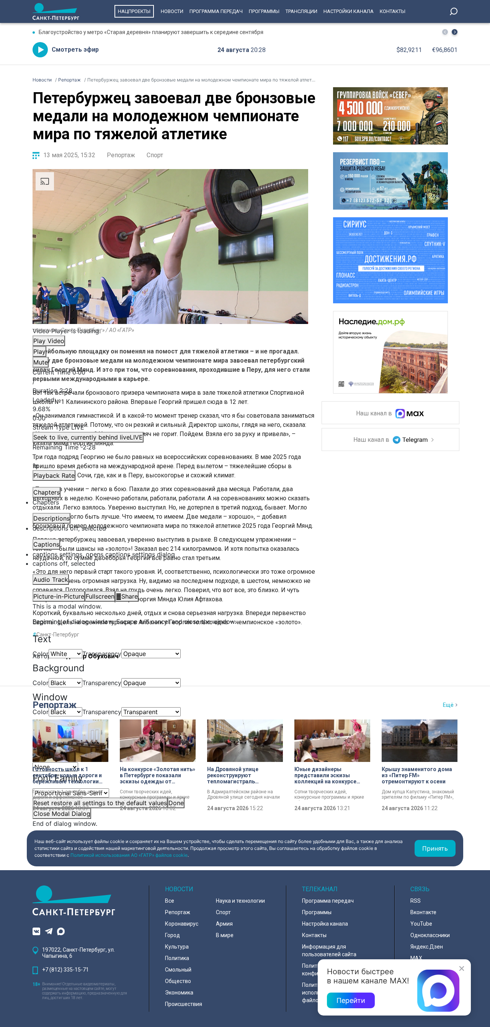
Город (172, 935)
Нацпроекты (134, 11)
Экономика (179, 993)
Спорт (155, 155)
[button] (454, 32)
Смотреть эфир (75, 49)
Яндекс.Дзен (426, 947)
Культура (177, 947)
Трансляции (301, 11)
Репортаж (121, 155)
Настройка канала (325, 924)
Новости (172, 11)
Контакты (392, 11)
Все (169, 901)
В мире (225, 935)
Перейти (350, 1000)
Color (41, 654)
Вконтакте (423, 912)
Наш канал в (375, 413)
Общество (178, 981)
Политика (177, 958)
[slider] (170, 409)
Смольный (178, 970)
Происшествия (183, 1004)
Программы (264, 11)
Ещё (448, 705)
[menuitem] (170, 554)
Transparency (101, 654)
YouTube (421, 924)
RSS (415, 901)
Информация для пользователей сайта (329, 950)
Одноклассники (430, 935)
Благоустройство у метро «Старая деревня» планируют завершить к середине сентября (151, 32)
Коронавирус (181, 924)
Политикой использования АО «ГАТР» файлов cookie (129, 855)
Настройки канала (348, 11)
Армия (224, 924)
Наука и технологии (240, 901)
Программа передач (216, 11)
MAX (416, 958)
